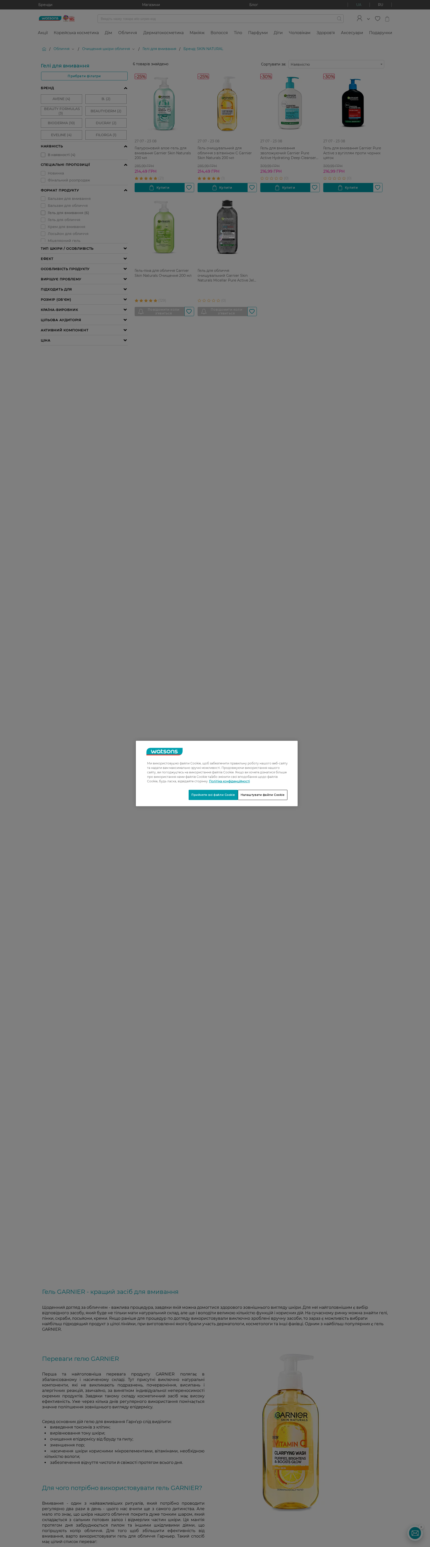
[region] (217, 773)
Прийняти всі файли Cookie (213, 795)
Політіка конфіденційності (229, 781)
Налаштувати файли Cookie (263, 795)
